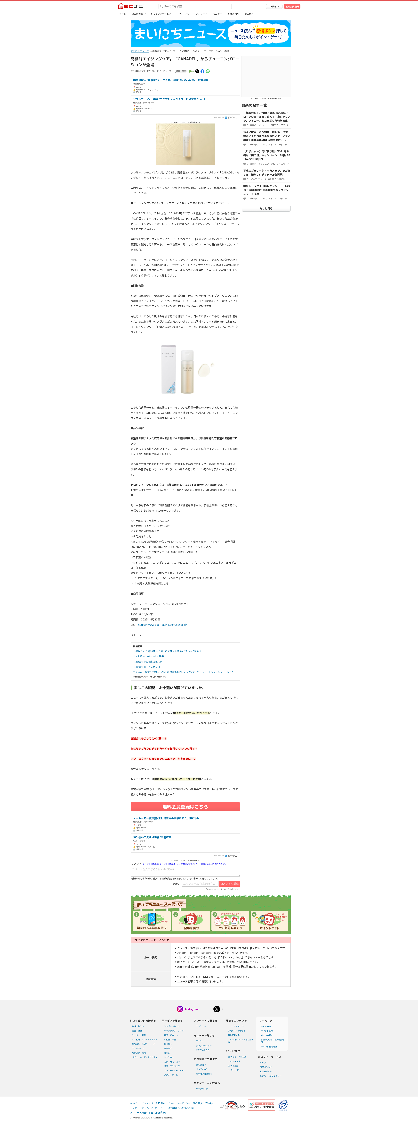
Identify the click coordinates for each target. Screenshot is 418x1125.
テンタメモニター (204, 1050)
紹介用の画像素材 (204, 1073)
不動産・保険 (170, 1039)
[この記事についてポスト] (197, 71)
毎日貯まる (137, 13)
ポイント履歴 (267, 1035)
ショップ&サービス (161, 13)
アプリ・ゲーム (171, 1074)
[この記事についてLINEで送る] (208, 71)
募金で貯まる (234, 1035)
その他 (248, 13)
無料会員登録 (292, 6)
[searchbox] (195, 6)
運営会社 (209, 1103)
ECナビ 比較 (233, 1070)
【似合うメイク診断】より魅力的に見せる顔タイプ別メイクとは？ (167, 651)
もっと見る (266, 208)
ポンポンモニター (204, 1045)
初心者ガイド (266, 1071)
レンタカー (169, 1057)
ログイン (274, 6)
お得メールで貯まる (237, 1030)
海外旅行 (168, 1048)
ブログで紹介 (202, 1069)
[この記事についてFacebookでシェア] (202, 71)
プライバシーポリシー (179, 1103)
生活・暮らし (138, 1026)
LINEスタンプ (234, 1061)
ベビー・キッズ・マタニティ (144, 1057)
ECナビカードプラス (237, 1057)
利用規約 (160, 1103)
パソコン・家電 (139, 1052)
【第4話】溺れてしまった (146, 666)
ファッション (138, 1048)
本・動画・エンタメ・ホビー (144, 1039)
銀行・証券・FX (171, 1035)
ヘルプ (263, 1062)
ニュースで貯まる (236, 1026)
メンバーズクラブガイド (270, 1075)
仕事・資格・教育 (172, 1061)
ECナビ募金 (233, 1065)
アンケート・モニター (174, 1070)
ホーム (122, 13)
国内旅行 (168, 1044)
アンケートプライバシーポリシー (147, 1107)
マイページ (266, 1026)
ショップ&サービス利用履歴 (272, 1041)
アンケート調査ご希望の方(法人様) (148, 1112)
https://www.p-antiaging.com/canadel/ (162, 625)
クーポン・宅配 (139, 1035)
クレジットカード (172, 1026)
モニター (217, 13)
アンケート (201, 13)
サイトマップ (146, 1103)
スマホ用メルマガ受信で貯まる (240, 1040)
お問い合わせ (266, 1067)
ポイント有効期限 (269, 1046)
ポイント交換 (267, 1031)
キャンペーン (183, 13)
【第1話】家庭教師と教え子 (147, 661)
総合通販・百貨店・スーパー (144, 1044)
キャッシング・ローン (174, 1030)
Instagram (192, 1009)
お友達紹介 (233, 13)
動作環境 (197, 1103)
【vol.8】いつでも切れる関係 (148, 656)
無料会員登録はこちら (185, 807)
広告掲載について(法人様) (180, 1107)
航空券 (167, 1052)
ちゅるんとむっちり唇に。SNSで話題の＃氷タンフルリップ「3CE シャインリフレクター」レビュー (184, 671)
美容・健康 (137, 1030)
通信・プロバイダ (172, 1066)
